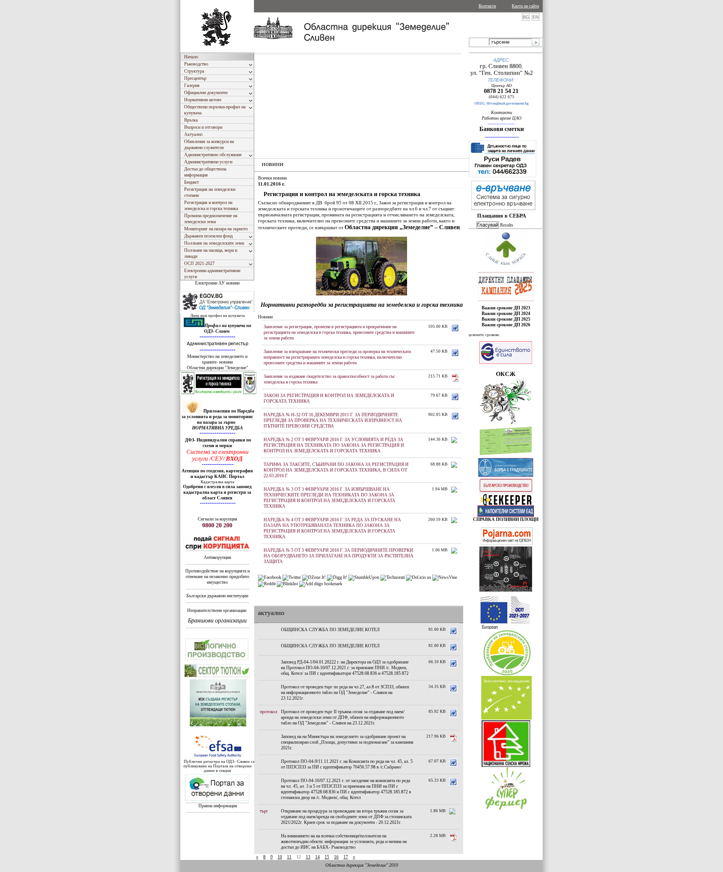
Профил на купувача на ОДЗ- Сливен (227, 328)
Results (506, 225)
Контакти (487, 6)
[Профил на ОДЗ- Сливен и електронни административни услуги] (217, 311)
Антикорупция (217, 557)
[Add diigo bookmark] (320, 583)
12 (298, 857)
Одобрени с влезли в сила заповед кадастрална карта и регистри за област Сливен (217, 492)
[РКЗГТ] (219, 393)
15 (327, 857)
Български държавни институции (217, 595)
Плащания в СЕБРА (501, 216)
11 (289, 857)
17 (345, 857)
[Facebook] (269, 577)
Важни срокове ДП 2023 (506, 307)
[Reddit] (267, 583)
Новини (265, 317)
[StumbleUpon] (363, 577)
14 (317, 857)
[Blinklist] (287, 583)
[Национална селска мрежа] (506, 765)
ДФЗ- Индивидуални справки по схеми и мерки (218, 442)
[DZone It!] (314, 577)
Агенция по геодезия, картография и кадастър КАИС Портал (217, 473)
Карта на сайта (525, 6)
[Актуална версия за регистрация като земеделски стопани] (506, 456)
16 (336, 857)
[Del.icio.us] (418, 577)
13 (308, 857)
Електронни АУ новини (217, 283)
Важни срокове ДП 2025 (506, 319)
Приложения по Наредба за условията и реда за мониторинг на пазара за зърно (218, 416)
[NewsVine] (444, 577)
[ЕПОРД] (505, 504)
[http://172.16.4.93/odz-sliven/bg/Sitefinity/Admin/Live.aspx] (506, 266)
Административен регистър (217, 344)
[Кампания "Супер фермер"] (506, 810)
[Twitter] (291, 577)
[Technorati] (392, 577)
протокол (268, 711)
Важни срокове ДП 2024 (506, 313)
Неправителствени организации (216, 610)
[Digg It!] (337, 577)
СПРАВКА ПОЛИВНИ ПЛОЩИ (505, 519)
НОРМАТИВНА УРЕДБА (217, 428)
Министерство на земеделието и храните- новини (217, 359)
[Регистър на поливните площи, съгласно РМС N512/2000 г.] (505, 515)
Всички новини (272, 178)
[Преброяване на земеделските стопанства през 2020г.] (507, 673)
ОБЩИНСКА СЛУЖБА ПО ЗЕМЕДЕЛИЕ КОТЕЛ (330, 629)
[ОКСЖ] (506, 286)
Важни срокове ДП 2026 (506, 324)
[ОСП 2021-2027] (505, 627)
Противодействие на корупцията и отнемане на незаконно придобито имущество (217, 576)
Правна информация (217, 805)
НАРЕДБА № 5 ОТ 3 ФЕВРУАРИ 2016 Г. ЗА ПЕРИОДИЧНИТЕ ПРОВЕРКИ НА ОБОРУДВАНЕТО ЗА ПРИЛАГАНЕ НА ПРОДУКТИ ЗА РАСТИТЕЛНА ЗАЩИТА (338, 556)
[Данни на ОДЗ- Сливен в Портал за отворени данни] (217, 801)
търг (264, 811)
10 (280, 857)
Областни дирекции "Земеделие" (217, 367)
